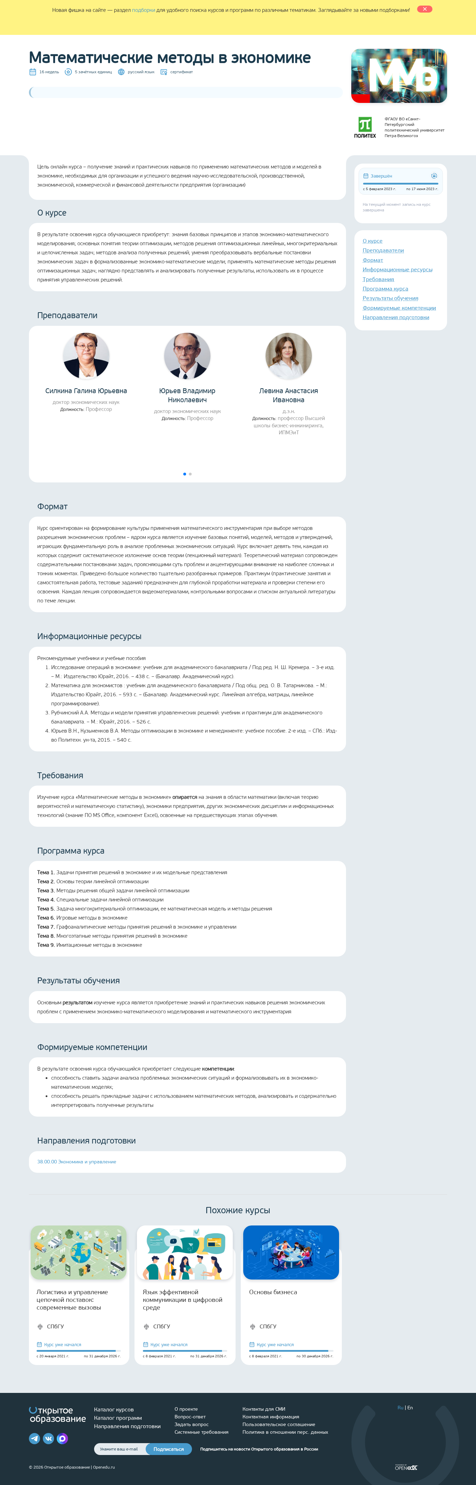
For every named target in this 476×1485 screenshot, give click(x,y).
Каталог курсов (114, 1409)
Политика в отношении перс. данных (285, 1432)
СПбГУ (55, 1326)
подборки (143, 10)
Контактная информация (271, 1417)
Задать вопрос (192, 1424)
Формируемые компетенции (399, 308)
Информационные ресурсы (397, 269)
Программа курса (385, 288)
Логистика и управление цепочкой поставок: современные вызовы (72, 1299)
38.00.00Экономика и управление (76, 1162)
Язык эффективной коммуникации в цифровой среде (182, 1299)
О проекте (186, 1409)
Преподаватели (383, 250)
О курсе (373, 241)
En (410, 1408)
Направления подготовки (396, 317)
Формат (373, 260)
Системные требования (202, 1432)
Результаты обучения (391, 298)
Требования (378, 279)
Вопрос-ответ (190, 1417)
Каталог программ (118, 1418)
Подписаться (169, 1449)
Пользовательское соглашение (279, 1424)
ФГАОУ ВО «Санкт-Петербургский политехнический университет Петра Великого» (415, 127)
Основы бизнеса (273, 1292)
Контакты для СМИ (264, 1409)
